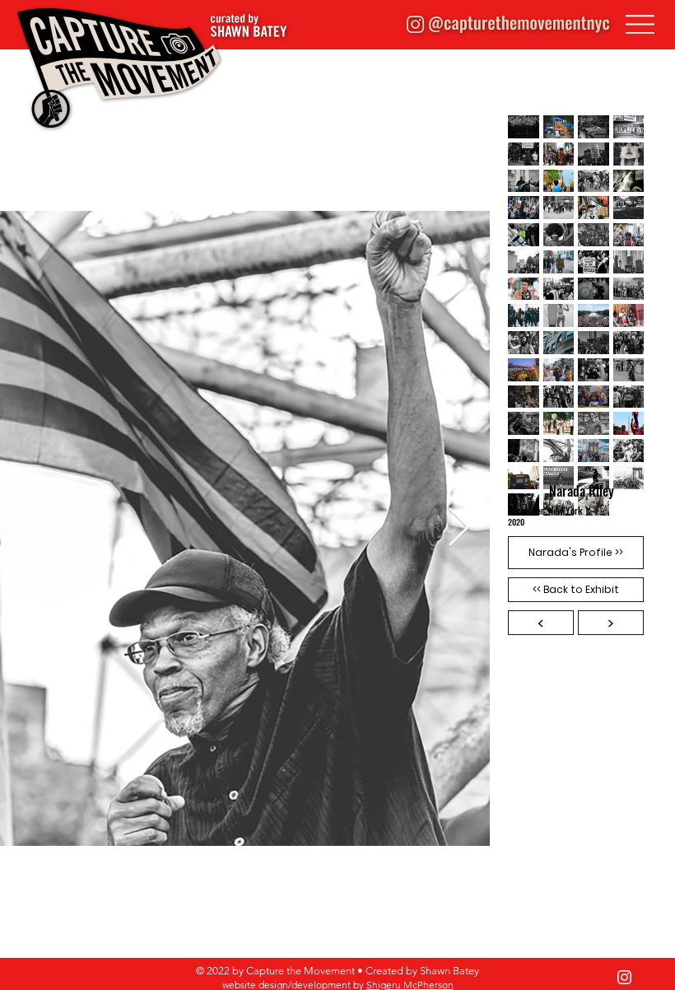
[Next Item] (458, 528)
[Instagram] (624, 977)
